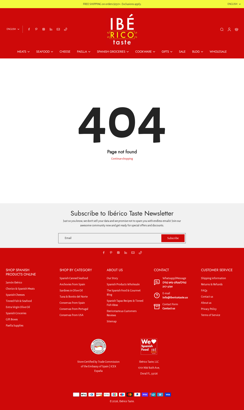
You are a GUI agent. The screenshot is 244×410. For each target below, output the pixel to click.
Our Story (112, 278)
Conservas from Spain (72, 302)
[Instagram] (43, 29)
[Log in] (229, 29)
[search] (221, 29)
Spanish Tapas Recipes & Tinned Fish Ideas (125, 303)
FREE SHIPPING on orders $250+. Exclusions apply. (112, 4)
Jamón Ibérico (14, 282)
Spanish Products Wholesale (123, 284)
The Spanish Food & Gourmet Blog (124, 292)
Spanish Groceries (16, 313)
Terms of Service (210, 315)
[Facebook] (29, 29)
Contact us (169, 308)
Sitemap (112, 321)
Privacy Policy (209, 309)
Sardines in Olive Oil (71, 290)
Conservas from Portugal (74, 309)
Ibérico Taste (126, 401)
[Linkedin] (51, 29)
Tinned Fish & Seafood (19, 301)
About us (206, 302)
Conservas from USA (71, 315)
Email (68, 238)
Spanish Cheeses (15, 294)
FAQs (204, 290)
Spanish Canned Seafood (74, 278)
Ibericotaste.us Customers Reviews (122, 313)
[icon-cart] (236, 29)
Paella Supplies (14, 325)
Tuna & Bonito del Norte (74, 296)
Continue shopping (122, 158)
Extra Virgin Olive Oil (18, 307)
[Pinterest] (36, 29)
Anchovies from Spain (72, 284)
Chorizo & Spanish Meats (20, 288)
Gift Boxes (12, 319)
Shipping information (213, 278)
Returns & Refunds (212, 284)
